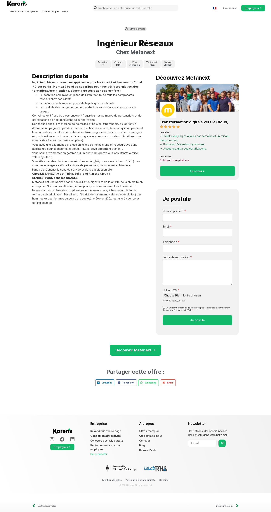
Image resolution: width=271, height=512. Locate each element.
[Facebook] (62, 439)
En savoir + (197, 171)
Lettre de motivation (177, 257)
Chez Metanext (135, 52)
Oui (152, 65)
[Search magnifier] (95, 8)
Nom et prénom (174, 211)
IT (102, 65)
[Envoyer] (222, 443)
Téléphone (171, 241)
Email (167, 226)
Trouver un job (50, 11)
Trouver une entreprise (23, 11)
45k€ (168, 65)
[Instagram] (52, 439)
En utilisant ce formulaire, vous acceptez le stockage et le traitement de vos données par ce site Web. (196, 308)
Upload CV (171, 290)
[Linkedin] (72, 439)
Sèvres (134, 65)
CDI (118, 65)
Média (65, 11)
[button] (104, 382)
